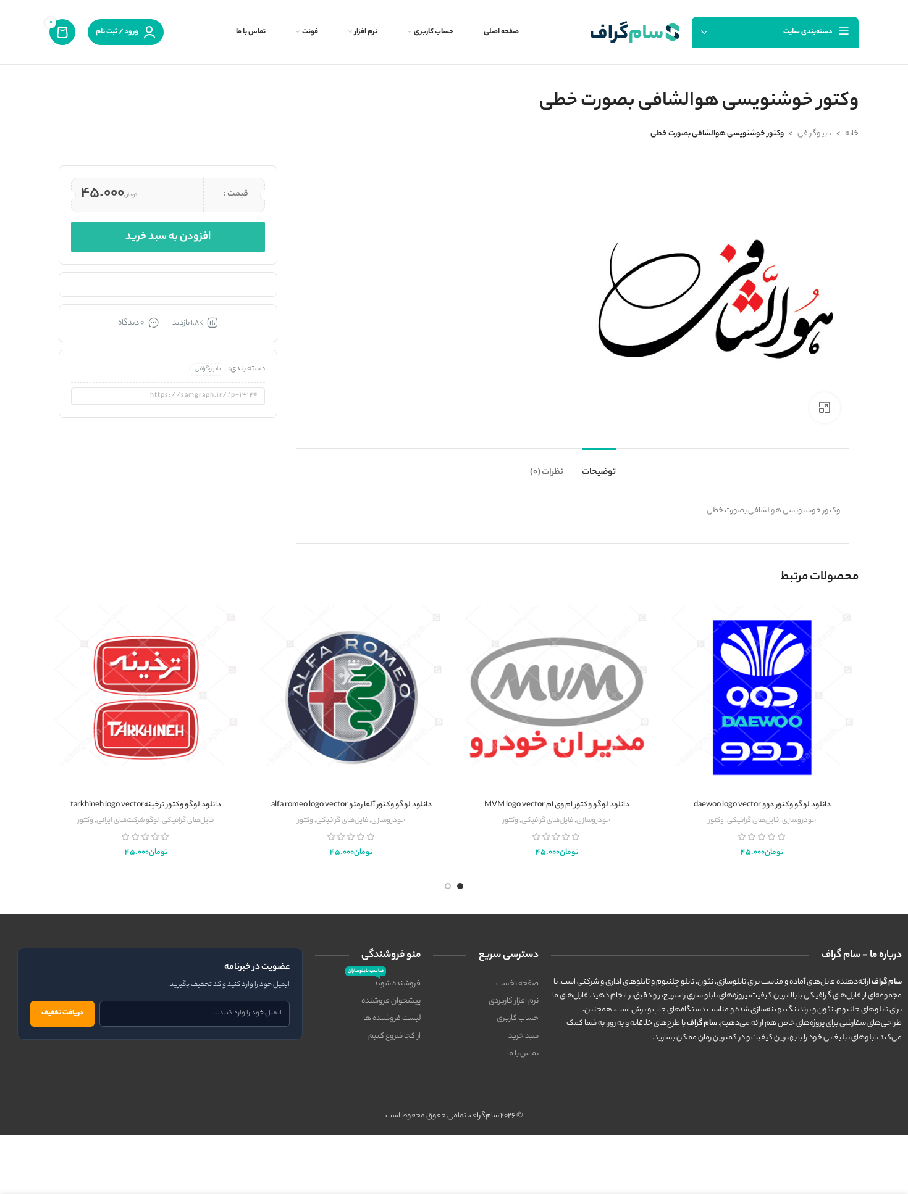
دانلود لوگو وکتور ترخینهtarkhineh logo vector (145, 804)
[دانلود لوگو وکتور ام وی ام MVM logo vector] (557, 697)
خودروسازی (799, 821)
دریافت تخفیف (62, 1013)
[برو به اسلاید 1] (460, 886)
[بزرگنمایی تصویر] (824, 407)
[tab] (599, 467)
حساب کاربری (518, 1018)
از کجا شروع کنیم (394, 1036)
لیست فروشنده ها (392, 1018)
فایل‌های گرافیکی (753, 821)
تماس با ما (523, 1053)
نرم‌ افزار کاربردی (514, 1001)
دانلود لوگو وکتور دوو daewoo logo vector (762, 804)
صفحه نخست (517, 983)
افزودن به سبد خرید (168, 237)
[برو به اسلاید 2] (448, 886)
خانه (852, 133)
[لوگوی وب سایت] (635, 31)
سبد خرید (523, 1036)
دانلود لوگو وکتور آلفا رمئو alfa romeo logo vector (351, 804)
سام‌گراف (484, 1115)
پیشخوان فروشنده (391, 1001)
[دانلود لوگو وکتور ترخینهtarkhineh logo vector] (146, 697)
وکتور (716, 821)
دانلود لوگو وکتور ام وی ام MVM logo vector (556, 804)
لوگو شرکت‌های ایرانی (127, 821)
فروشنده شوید (384, 983)
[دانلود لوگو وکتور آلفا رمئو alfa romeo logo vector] (351, 697)
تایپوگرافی (814, 133)
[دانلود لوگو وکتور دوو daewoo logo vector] (762, 697)
